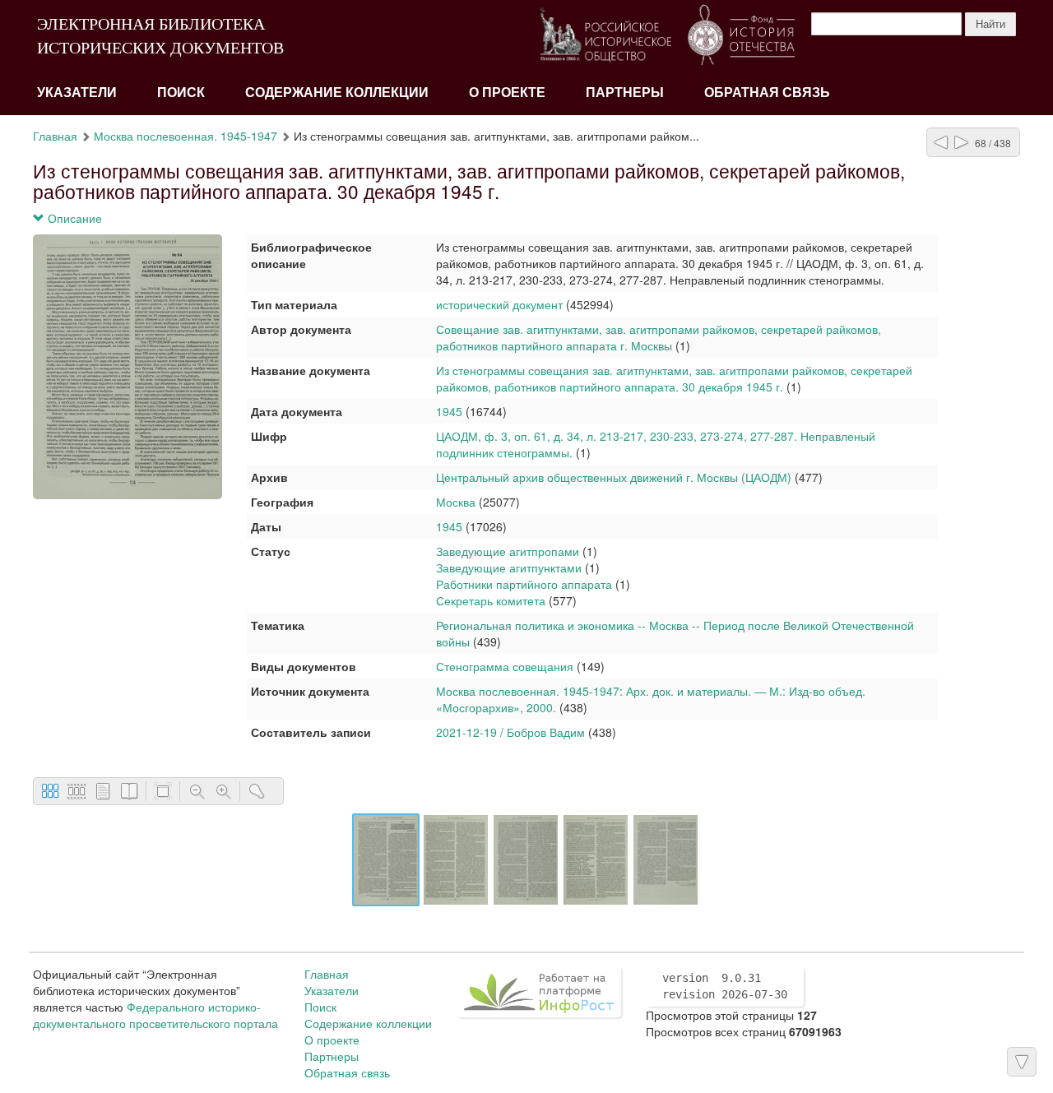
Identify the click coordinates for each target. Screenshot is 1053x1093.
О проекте (507, 93)
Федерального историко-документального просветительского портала (155, 1014)
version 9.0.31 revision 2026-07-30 (724, 986)
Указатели (77, 93)
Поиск (181, 93)
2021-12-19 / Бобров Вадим (510, 732)
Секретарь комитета (490, 600)
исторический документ (499, 304)
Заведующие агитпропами (507, 551)
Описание (73, 218)
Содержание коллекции (337, 93)
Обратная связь (767, 93)
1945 (449, 411)
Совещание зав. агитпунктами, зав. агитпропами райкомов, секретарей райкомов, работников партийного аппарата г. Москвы (658, 337)
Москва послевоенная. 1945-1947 (185, 135)
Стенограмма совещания (504, 666)
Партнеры (625, 93)
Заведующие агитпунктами (509, 567)
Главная (55, 135)
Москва (455, 501)
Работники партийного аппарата (524, 584)
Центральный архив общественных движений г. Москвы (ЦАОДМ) (613, 477)
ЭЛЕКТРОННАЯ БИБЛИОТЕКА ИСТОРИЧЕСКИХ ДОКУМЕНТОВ (160, 36)
